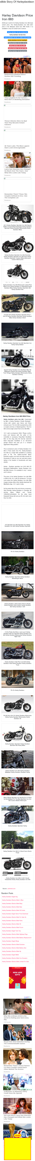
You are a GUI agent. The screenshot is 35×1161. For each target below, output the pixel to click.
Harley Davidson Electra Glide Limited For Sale (15, 961)
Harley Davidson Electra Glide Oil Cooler (13, 910)
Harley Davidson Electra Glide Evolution (13, 944)
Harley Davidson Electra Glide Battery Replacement (16, 937)
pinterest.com (11, 888)
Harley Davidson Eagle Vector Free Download (15, 914)
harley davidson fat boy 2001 (17, 45)
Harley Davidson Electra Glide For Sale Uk (14, 917)
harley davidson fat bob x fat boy (17, 43)
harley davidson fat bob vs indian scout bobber (17, 37)
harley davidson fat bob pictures (17, 51)
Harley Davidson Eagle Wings (10, 941)
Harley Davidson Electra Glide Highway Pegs (15, 934)
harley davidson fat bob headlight (17, 40)
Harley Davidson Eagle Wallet (10, 955)
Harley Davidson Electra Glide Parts (12, 920)
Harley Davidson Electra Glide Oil (11, 924)
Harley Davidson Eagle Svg (10, 897)
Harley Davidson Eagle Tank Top (11, 931)
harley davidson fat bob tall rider (17, 48)
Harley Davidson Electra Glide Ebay (12, 903)
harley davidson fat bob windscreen (17, 32)
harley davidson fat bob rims (17, 35)
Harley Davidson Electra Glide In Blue (12, 900)
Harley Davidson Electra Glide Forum (12, 927)
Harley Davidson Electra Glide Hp (11, 951)
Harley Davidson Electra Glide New (12, 907)
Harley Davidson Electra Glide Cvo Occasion (14, 958)
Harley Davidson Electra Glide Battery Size (14, 948)
